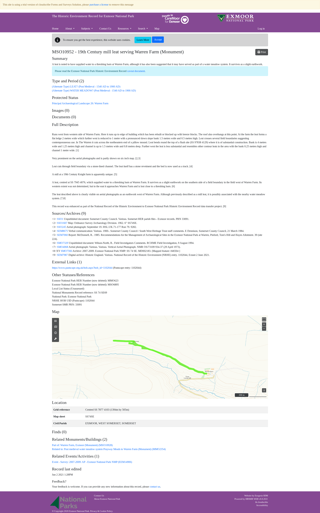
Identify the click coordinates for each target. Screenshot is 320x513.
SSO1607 (62, 223)
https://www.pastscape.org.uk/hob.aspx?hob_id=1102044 (82, 267)
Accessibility (262, 505)
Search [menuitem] (142, 28)
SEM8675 (62, 231)
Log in (261, 28)
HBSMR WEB (252, 499)
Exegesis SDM (261, 496)
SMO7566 (66, 251)
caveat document (136, 71)
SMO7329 (62, 243)
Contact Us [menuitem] (105, 28)
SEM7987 (62, 255)
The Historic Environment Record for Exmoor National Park (93, 16)
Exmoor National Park (235, 18)
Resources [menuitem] (123, 28)
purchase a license (99, 4)
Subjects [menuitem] (86, 28)
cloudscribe (263, 502)
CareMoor (175, 19)
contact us (155, 486)
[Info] (55, 333)
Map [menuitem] (156, 28)
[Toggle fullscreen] (264, 319)
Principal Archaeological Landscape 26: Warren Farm (80, 103)
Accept (158, 39)
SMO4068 (62, 247)
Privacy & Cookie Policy (101, 511)
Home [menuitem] (55, 28)
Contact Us (99, 496)
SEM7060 (62, 235)
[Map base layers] (55, 327)
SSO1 (60, 219)
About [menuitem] (68, 28)
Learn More (143, 39)
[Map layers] (55, 321)
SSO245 (61, 227)
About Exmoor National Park (107, 499)
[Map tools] (55, 339)
